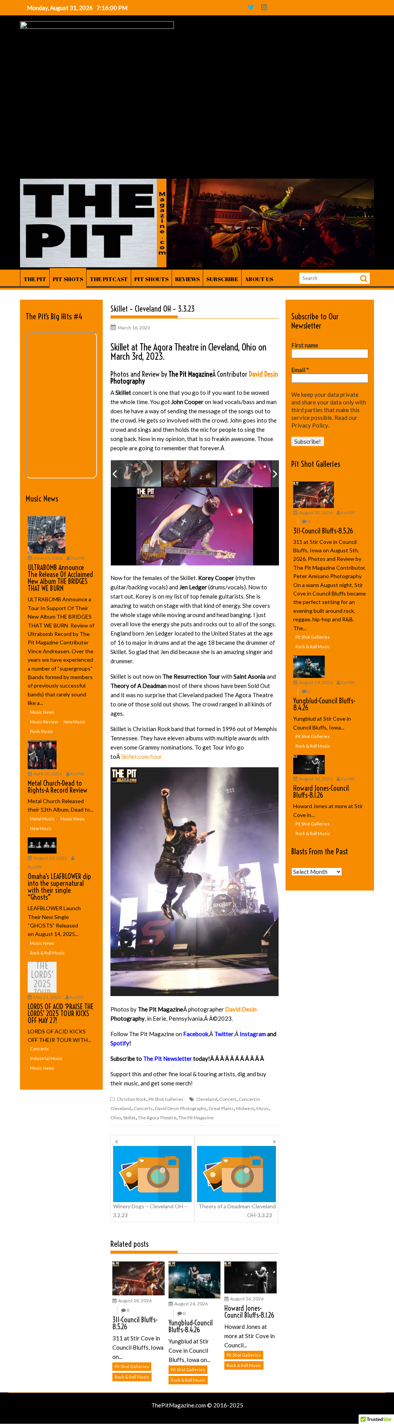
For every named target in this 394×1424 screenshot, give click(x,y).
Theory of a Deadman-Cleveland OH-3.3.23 (237, 1210)
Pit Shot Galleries (166, 1099)
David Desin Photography (180, 1108)
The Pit (34, 279)
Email (300, 369)
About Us (259, 279)
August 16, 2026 (247, 1299)
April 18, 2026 (47, 774)
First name (304, 345)
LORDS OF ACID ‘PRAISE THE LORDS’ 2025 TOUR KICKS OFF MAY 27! (42, 979)
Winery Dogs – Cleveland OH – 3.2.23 (150, 1210)
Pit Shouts (151, 279)
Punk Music (41, 731)
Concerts (143, 1108)
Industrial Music (46, 1058)
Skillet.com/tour (141, 756)
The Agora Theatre (157, 1117)
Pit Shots (68, 279)
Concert (227, 1099)
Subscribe (222, 279)
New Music (74, 721)
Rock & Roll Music (132, 1376)
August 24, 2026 (191, 1304)
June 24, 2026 (47, 558)
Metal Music (42, 818)
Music (262, 1108)
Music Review (44, 721)
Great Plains (221, 1108)
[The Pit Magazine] (197, 265)
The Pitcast (109, 279)
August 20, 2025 (50, 858)
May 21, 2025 (47, 997)
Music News (42, 498)
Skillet (129, 1117)
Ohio (115, 1117)
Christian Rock (131, 1099)
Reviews (187, 279)
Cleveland (206, 1099)
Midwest (245, 1108)
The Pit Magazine (196, 1117)
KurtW (78, 558)
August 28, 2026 (135, 1300)
